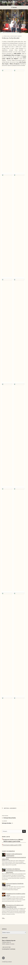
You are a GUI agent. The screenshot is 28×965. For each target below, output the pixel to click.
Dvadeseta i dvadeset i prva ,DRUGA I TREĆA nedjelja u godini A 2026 (13, 840)
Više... (3, 918)
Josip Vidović (18, 36)
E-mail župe (12, 949)
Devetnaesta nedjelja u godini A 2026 (12, 845)
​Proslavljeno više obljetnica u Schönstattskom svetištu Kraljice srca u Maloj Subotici (15, 870)
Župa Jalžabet (10, 2)
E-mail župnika (5, 949)
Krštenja (6, 808)
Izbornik (15, 7)
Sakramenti (13, 808)
